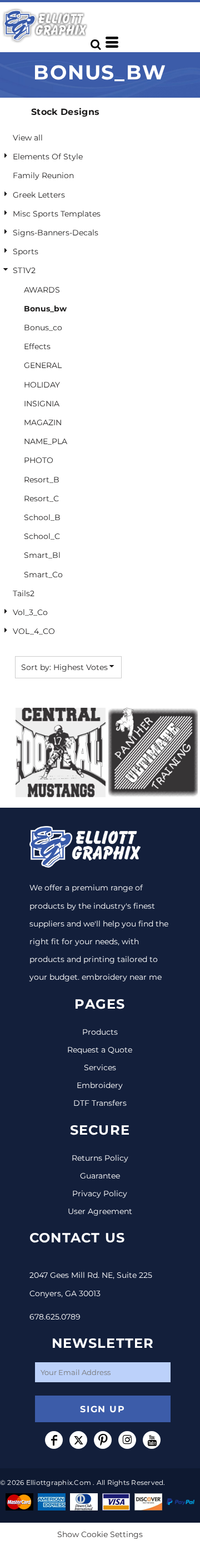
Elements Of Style (48, 157)
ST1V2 (24, 270)
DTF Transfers (100, 1103)
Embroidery (100, 1085)
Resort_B (41, 480)
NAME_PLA (45, 441)
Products (100, 1032)
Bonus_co (43, 328)
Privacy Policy (99, 1193)
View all (28, 138)
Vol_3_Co (30, 612)
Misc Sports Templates (57, 214)
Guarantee (100, 1176)
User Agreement (100, 1211)
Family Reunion (43, 175)
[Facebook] (54, 1440)
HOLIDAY (42, 385)
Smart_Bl (42, 555)
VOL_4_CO (34, 631)
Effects (37, 346)
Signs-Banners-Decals (55, 233)
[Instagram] (127, 1440)
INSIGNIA (41, 404)
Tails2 (23, 593)
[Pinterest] (103, 1440)
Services (100, 1067)
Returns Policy (100, 1158)
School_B (42, 517)
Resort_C (41, 498)
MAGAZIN (43, 422)
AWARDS (42, 290)
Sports (25, 251)
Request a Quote (99, 1050)
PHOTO (38, 460)
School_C (42, 536)
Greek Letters (39, 195)
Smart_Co (43, 575)
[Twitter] (78, 1440)
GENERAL (43, 365)
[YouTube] (152, 1440)
